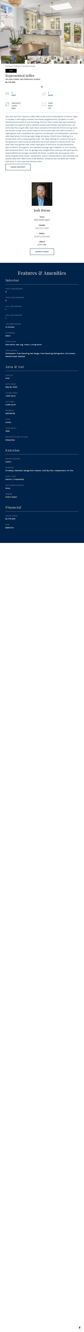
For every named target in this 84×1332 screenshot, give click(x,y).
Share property (18, 167)
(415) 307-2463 (42, 228)
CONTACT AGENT (42, 252)
